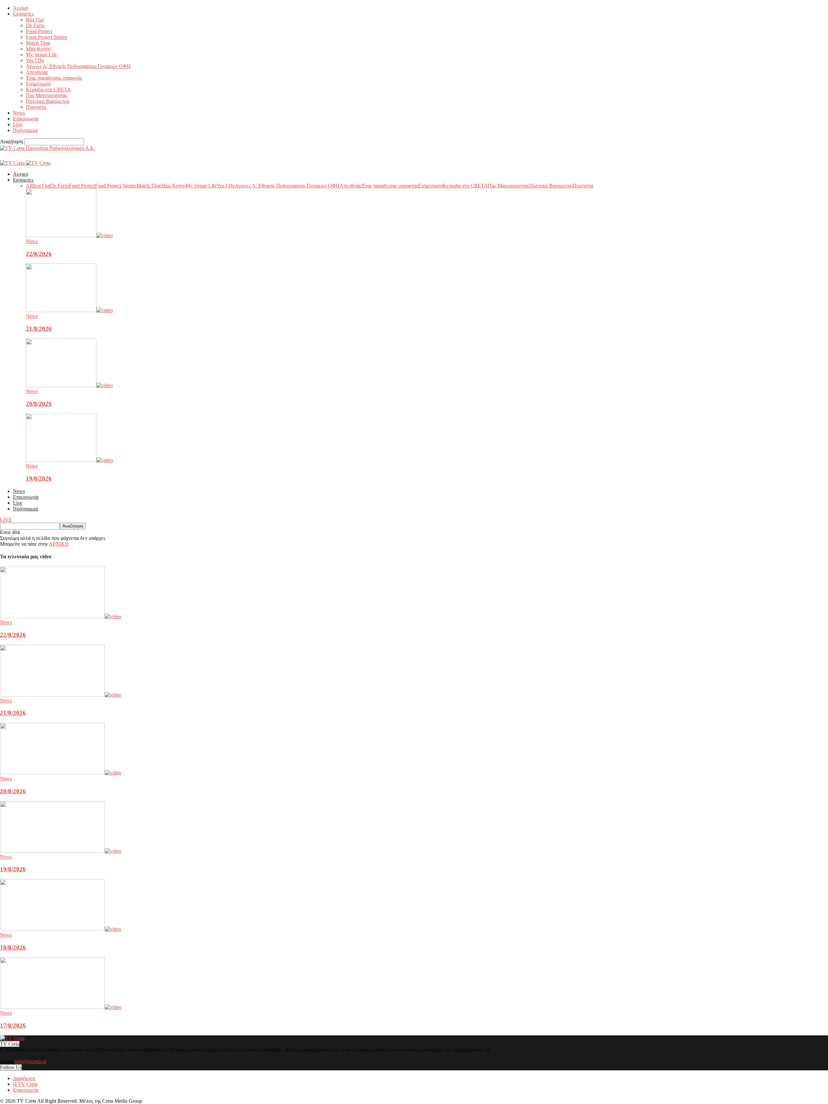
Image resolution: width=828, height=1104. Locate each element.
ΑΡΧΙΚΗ (59, 544)
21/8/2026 (39, 328)
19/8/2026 (39, 478)
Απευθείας (37, 72)
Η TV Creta (25, 1084)
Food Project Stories (46, 37)
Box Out (35, 19)
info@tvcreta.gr (31, 1061)
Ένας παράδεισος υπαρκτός (54, 78)
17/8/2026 (13, 1025)
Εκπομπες (23, 14)
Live (17, 124)
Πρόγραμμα (25, 130)
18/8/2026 (13, 947)
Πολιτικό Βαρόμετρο (48, 101)
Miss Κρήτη (38, 48)
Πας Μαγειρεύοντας (46, 95)
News (19, 113)
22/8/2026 (39, 254)
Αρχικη (20, 8)
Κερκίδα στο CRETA (48, 89)
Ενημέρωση (38, 83)
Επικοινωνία (25, 118)
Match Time (38, 43)
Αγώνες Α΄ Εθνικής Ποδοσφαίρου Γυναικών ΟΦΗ (78, 66)
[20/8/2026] (69, 385)
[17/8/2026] (60, 1007)
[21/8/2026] (69, 310)
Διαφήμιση (24, 1078)
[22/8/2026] (69, 235)
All (29, 185)
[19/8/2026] (69, 460)
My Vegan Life (41, 54)
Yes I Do (35, 60)
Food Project (39, 31)
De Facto (35, 25)
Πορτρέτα (36, 107)
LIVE (6, 519)
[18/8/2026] (60, 929)
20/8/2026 (39, 403)
